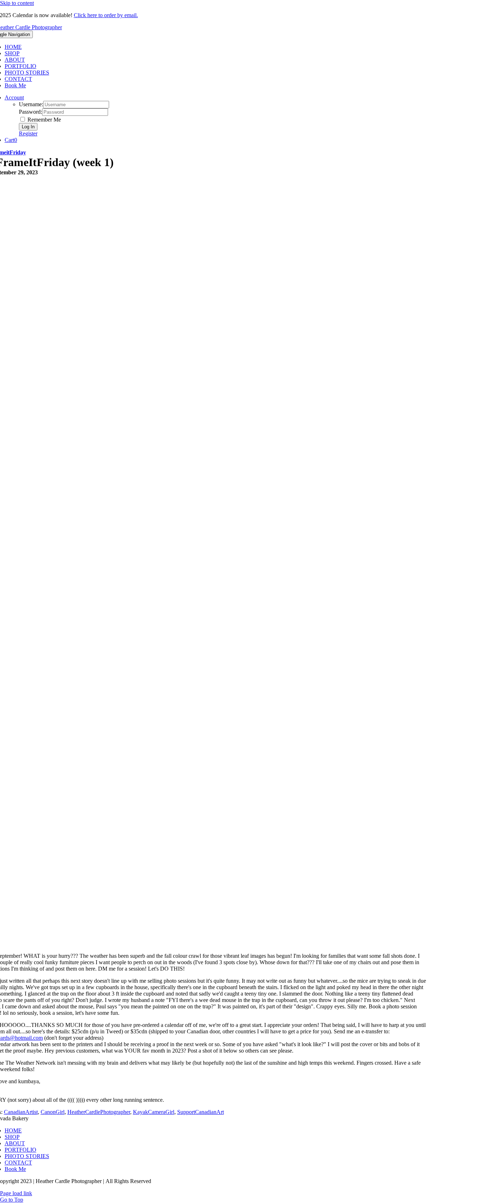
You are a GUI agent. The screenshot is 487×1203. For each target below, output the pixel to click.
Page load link (16, 1193)
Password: (30, 112)
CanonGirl (53, 1112)
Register (28, 133)
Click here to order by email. (106, 15)
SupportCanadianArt (200, 1112)
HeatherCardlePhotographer (98, 1112)
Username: (31, 104)
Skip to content (17, 3)
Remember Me (43, 120)
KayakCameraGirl (153, 1112)
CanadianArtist (21, 1112)
